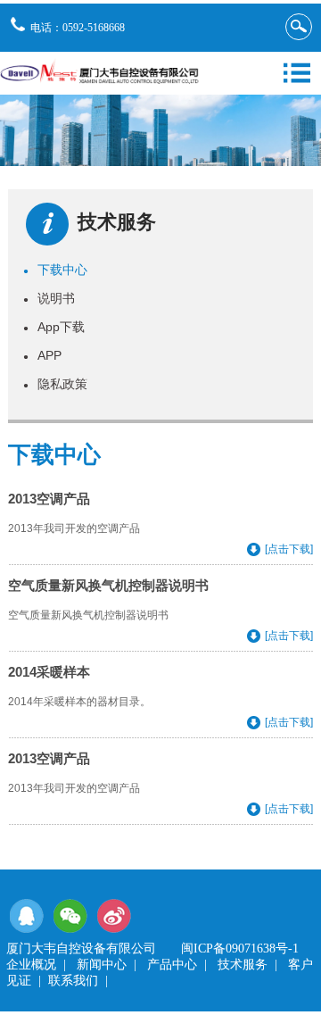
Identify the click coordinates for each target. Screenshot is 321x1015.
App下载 (54, 327)
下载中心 (55, 269)
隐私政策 (55, 384)
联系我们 (73, 980)
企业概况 (31, 964)
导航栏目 (297, 73)
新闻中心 (102, 964)
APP (42, 355)
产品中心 (172, 964)
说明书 (49, 298)
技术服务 (243, 964)
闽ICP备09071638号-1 (240, 948)
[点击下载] (289, 549)
